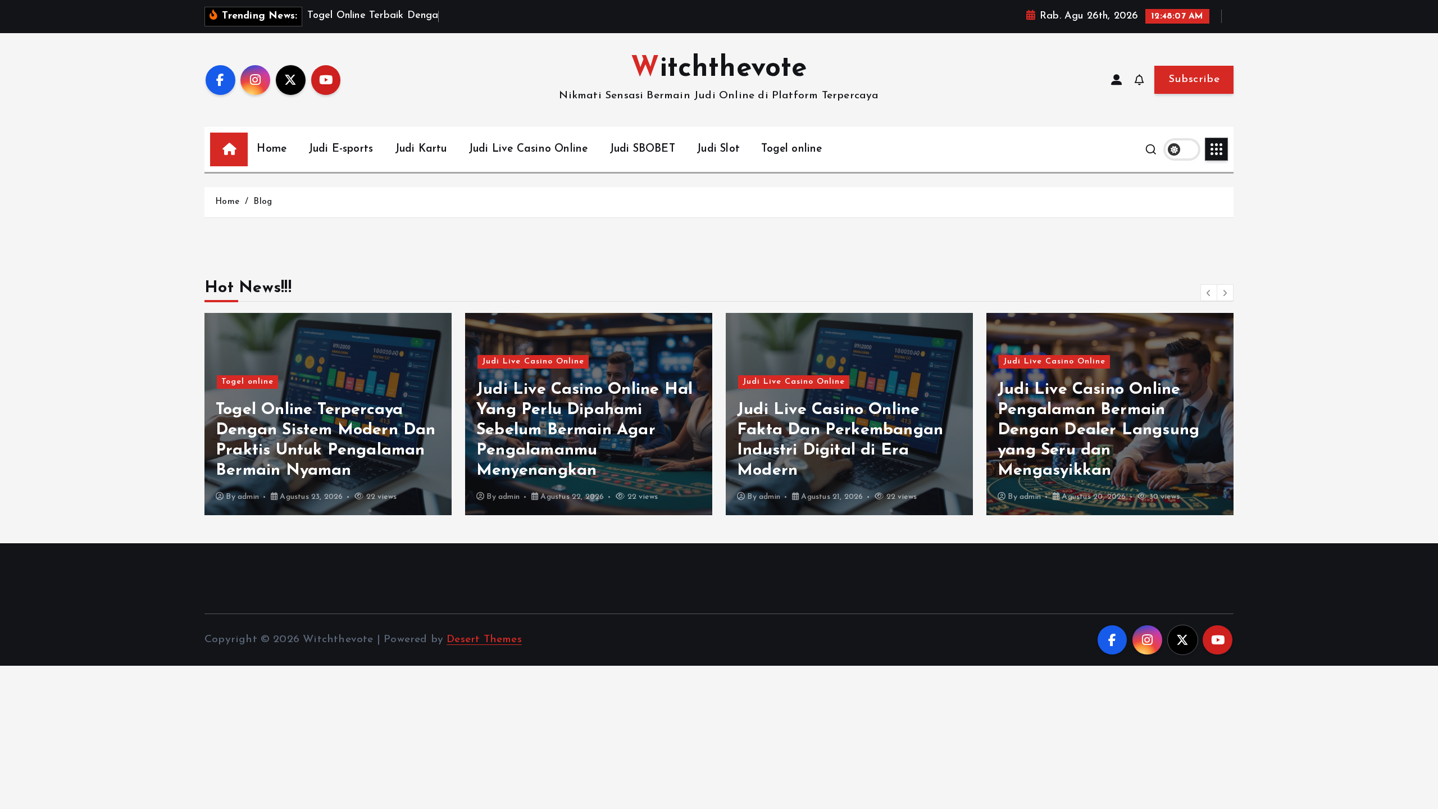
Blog (262, 202)
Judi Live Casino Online (528, 149)
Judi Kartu (421, 149)
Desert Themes (484, 639)
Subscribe (1193, 79)
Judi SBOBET (642, 149)
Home (271, 149)
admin (248, 497)
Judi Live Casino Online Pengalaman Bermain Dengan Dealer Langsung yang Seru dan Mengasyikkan (1098, 430)
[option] (328, 414)
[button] (1208, 292)
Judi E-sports (341, 149)
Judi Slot (718, 149)
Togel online (791, 149)
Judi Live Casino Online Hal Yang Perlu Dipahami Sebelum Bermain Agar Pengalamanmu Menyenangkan (584, 430)
